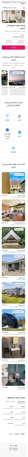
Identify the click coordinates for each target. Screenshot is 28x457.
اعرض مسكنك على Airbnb (9, 7)
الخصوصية (15, 449)
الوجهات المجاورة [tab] (21, 401)
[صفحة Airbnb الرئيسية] (24, 7)
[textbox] (19, 42)
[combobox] (13, 37)
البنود (10, 449)
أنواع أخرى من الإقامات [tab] (10, 401)
